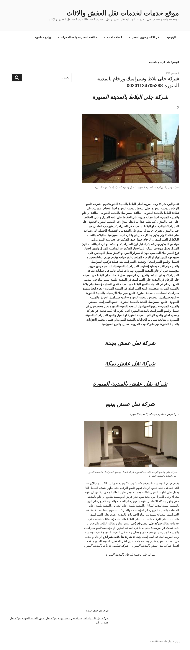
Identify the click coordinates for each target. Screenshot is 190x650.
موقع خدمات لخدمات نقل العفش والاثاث (122, 13)
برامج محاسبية (43, 37)
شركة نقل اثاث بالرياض (96, 618)
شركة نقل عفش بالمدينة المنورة (151, 545)
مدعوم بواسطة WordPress (165, 641)
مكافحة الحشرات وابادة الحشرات (79, 37)
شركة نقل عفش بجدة (70, 618)
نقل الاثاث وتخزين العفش (146, 37)
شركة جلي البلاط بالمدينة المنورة (130, 97)
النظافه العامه (114, 37)
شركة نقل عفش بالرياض (146, 523)
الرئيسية (171, 37)
